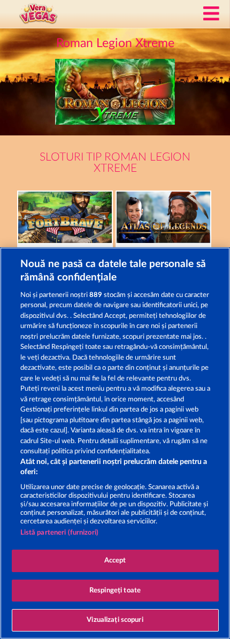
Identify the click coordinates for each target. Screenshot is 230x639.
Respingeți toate (115, 590)
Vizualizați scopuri (115, 620)
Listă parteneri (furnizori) (59, 532)
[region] (115, 443)
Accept (115, 560)
